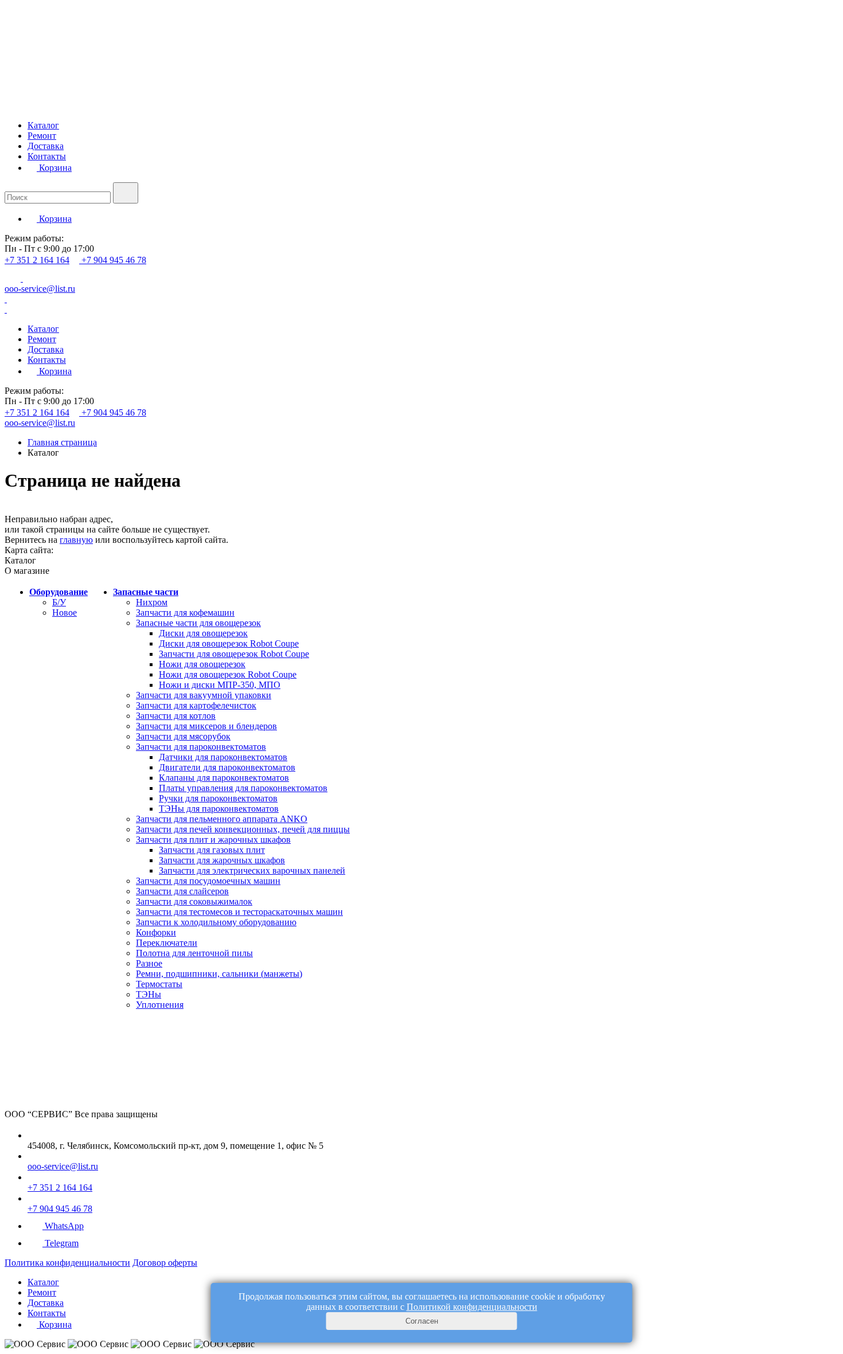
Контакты (47, 156)
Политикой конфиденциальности (472, 1307)
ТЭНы (148, 994)
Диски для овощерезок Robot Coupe (229, 643)
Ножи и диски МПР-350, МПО (219, 685)
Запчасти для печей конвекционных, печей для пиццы (243, 829)
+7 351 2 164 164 (37, 260)
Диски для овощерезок (203, 633)
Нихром (151, 602)
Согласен (421, 1321)
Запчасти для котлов (176, 716)
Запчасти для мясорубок (183, 736)
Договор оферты (164, 1262)
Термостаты (159, 984)
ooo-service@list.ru (40, 289)
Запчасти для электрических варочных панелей (252, 870)
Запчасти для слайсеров (182, 891)
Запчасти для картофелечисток (196, 705)
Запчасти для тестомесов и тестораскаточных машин (239, 912)
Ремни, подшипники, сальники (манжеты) (219, 974)
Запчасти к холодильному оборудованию (216, 922)
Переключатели (166, 943)
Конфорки (156, 932)
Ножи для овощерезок (202, 664)
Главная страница (62, 442)
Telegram (62, 1243)
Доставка (46, 146)
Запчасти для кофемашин (185, 612)
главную (76, 540)
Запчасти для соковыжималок (194, 901)
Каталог (43, 125)
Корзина (54, 168)
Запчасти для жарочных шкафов (222, 860)
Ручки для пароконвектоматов (218, 798)
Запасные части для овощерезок (198, 623)
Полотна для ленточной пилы (194, 953)
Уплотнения (160, 1004)
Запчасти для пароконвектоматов (201, 747)
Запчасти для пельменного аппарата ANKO (221, 819)
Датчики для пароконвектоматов (223, 757)
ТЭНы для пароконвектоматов (219, 808)
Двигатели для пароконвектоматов (227, 767)
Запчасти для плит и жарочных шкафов (213, 839)
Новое (64, 612)
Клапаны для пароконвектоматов (224, 777)
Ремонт (42, 135)
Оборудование (58, 592)
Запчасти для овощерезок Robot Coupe (234, 654)
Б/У (59, 602)
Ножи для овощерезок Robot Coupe (227, 674)
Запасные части (145, 592)
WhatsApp (64, 1226)
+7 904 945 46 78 (113, 260)
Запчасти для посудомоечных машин (208, 881)
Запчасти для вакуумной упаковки (203, 695)
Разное (149, 963)
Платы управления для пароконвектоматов (243, 788)
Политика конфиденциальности (67, 1262)
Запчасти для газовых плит (212, 850)
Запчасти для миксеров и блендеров (206, 726)
